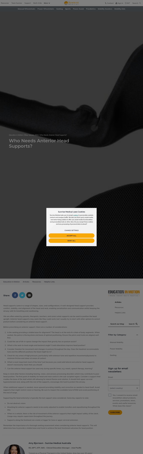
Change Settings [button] (72, 230)
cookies (75, 215)
